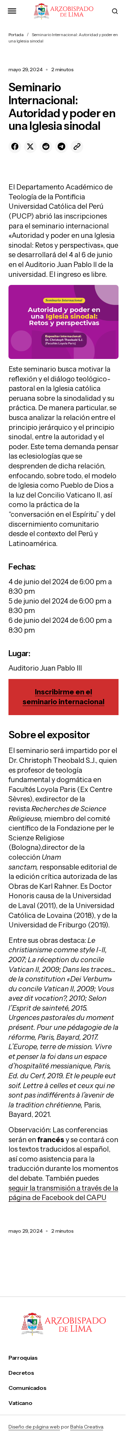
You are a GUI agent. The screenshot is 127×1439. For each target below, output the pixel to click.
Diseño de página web (34, 1427)
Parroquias (23, 1357)
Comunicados (27, 1388)
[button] (12, 11)
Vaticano (20, 1403)
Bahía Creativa (86, 1427)
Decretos (21, 1373)
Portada (16, 34)
